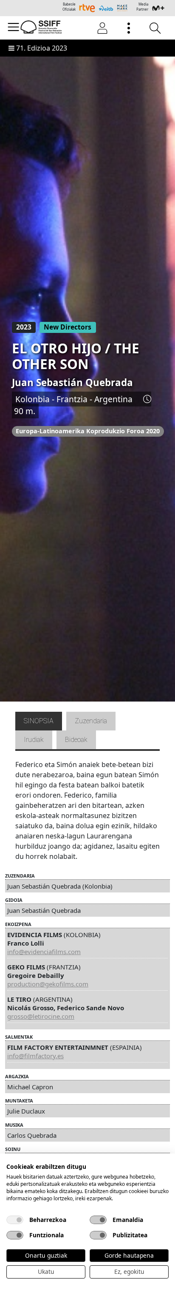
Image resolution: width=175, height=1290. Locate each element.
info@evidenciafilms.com (44, 951)
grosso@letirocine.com (40, 1016)
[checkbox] (14, 1220)
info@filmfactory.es (35, 1055)
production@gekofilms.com (47, 984)
